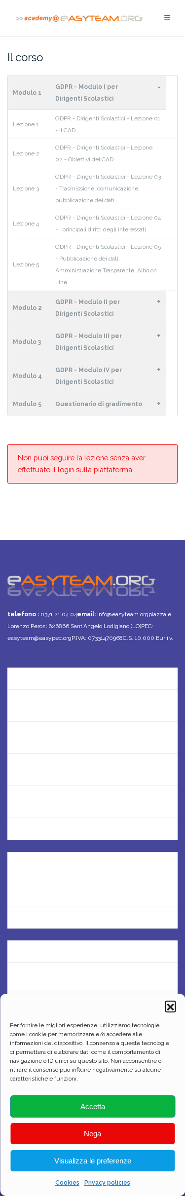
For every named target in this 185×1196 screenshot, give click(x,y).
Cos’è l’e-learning (37, 801)
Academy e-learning (43, 922)
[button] (170, 1006)
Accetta (92, 1106)
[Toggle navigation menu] (167, 18)
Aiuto (16, 769)
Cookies (67, 1182)
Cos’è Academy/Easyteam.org (61, 673)
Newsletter (27, 737)
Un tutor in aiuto (36, 833)
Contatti (22, 705)
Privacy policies (107, 1182)
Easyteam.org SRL (39, 857)
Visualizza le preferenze (92, 1161)
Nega (92, 1133)
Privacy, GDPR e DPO (43, 890)
